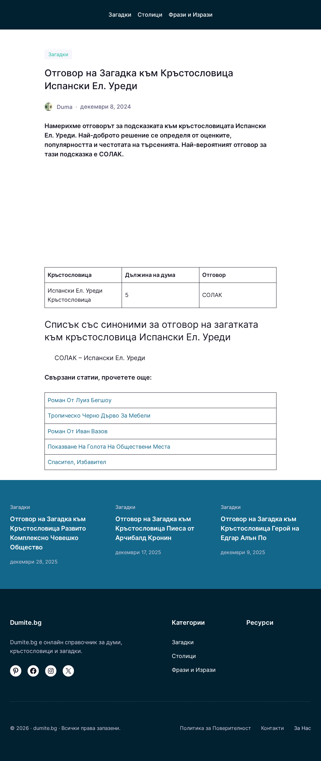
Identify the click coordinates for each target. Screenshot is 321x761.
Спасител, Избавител (77, 461)
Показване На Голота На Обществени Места (109, 446)
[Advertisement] (160, 213)
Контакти (272, 728)
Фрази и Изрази (194, 669)
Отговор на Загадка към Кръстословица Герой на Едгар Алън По (260, 528)
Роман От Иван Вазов (78, 431)
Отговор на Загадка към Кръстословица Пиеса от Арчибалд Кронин (154, 528)
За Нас (302, 728)
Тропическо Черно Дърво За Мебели (99, 415)
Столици (184, 655)
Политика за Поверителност (215, 728)
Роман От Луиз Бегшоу (80, 400)
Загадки (58, 54)
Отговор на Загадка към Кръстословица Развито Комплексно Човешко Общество (48, 533)
